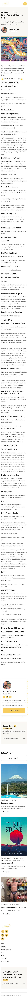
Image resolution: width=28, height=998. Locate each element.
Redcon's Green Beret (19, 578)
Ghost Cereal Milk (10, 125)
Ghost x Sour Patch (6, 260)
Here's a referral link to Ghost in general (12, 117)
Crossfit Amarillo (6, 342)
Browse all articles (14, 758)
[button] (25, 3)
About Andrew (14, 710)
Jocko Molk (7, 89)
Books (3, 952)
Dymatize (3, 231)
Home (3, 946)
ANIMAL (14, 274)
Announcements (18, 858)
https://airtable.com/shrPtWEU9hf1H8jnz (12, 658)
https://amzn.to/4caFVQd (8, 93)
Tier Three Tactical (12, 437)
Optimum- (4, 315)
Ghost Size (4, 281)
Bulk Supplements (16, 270)
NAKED (17, 193)
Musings (14, 800)
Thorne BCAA (5, 241)
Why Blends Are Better (7, 110)
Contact (4, 958)
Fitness (15, 12)
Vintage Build (20, 297)
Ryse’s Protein (9, 138)
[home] (6, 3)
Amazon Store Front (12, 79)
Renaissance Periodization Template (11, 397)
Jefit (2, 372)
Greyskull (13, 420)
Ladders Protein (5, 580)
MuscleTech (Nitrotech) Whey (9, 161)
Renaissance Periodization (8, 428)
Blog (2, 955)
